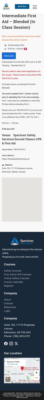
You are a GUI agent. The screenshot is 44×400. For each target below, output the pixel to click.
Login (7, 310)
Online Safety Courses (16, 278)
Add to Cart (9, 56)
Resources (10, 307)
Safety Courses (12, 270)
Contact (8, 303)
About (7, 299)
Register (9, 285)
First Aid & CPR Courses (17, 274)
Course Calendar (13, 282)
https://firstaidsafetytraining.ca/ (16, 159)
